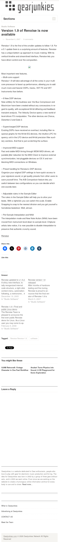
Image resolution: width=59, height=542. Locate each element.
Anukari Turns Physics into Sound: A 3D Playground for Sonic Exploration (43, 370)
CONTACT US (7, 516)
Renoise (5, 235)
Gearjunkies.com (10, 536)
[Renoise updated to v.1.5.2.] (14, 289)
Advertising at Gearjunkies (11, 511)
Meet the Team (7, 522)
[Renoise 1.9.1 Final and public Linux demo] (14, 317)
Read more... (27, 484)
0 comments (28, 39)
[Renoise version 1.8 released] (41, 290)
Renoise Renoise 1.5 (18, 338)
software (34, 338)
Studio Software (8, 26)
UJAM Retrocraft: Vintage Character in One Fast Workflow (14, 368)
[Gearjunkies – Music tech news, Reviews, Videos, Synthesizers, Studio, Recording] (29, 7)
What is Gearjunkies (9, 505)
